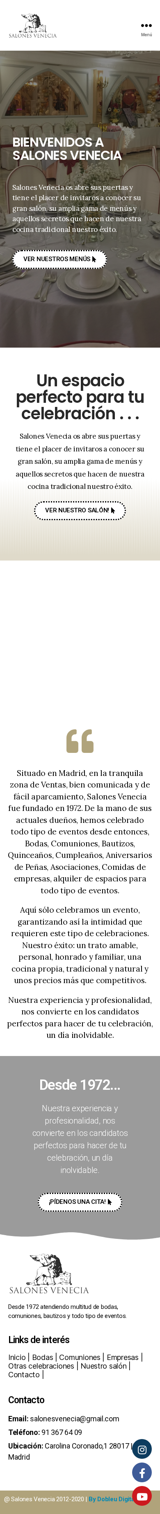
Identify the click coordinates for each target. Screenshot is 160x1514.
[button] (59, 259)
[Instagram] (142, 1449)
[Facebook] (142, 1472)
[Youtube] (142, 1496)
